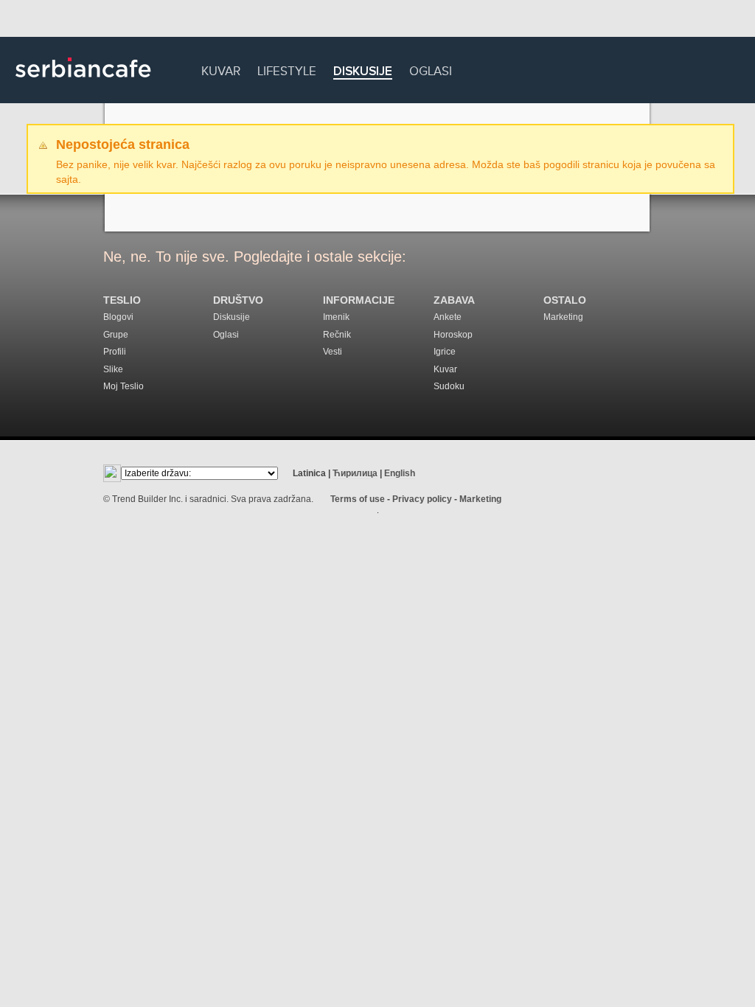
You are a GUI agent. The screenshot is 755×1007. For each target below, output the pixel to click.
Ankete (448, 317)
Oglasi (430, 69)
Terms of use (357, 499)
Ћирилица (355, 473)
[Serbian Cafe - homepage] (83, 82)
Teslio (122, 300)
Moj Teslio (123, 386)
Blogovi (118, 317)
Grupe (115, 335)
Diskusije (362, 72)
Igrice (445, 351)
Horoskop (453, 335)
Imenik (336, 317)
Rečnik (337, 335)
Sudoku (449, 386)
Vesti (332, 351)
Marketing (563, 317)
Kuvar (220, 69)
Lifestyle (286, 69)
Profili (114, 351)
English (399, 473)
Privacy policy (422, 499)
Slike (113, 369)
